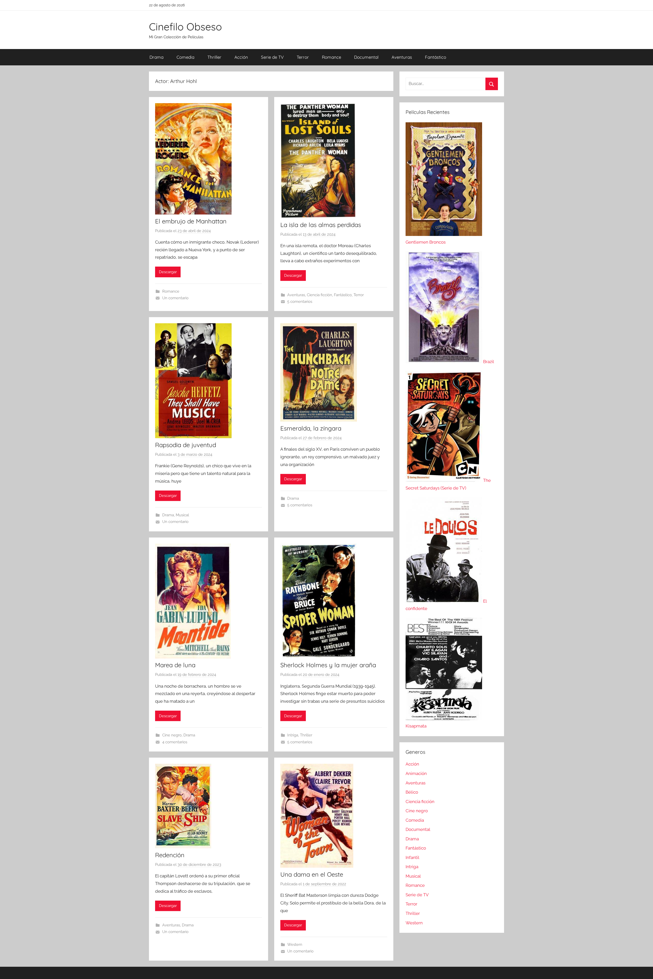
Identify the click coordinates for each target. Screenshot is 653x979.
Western (294, 944)
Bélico (412, 792)
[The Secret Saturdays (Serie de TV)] (444, 480)
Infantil (412, 857)
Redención (169, 855)
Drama (156, 57)
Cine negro (172, 735)
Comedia (185, 57)
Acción (241, 57)
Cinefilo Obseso (185, 26)
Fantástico (435, 57)
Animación (416, 773)
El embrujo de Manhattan (191, 221)
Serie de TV (272, 57)
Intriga (292, 735)
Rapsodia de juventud (185, 445)
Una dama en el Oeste (311, 874)
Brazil (488, 361)
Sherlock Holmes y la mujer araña (328, 665)
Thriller (214, 57)
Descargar (168, 272)
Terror (303, 57)
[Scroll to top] (643, 969)
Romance (331, 57)
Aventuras (402, 57)
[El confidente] (444, 601)
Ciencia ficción (319, 295)
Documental (366, 57)
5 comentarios (299, 301)
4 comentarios (174, 742)
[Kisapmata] (444, 718)
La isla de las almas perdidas (320, 225)
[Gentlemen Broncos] (444, 234)
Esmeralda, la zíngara (310, 428)
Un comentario (175, 298)
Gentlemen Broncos (426, 242)
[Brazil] (444, 361)
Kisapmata (416, 726)
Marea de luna (175, 665)
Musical (182, 515)
